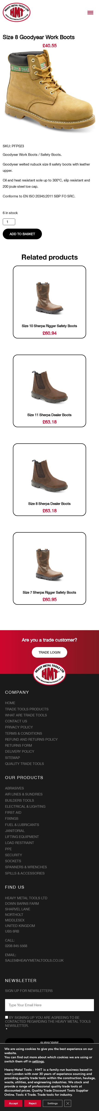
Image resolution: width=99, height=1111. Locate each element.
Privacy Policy (19, 727)
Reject (32, 1103)
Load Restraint (19, 843)
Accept (13, 1103)
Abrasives (14, 788)
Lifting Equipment (22, 837)
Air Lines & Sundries (24, 794)
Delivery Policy (19, 751)
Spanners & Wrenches (26, 867)
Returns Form (18, 745)
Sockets (13, 861)
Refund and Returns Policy (31, 739)
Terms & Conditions (23, 733)
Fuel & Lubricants (22, 825)
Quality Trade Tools (24, 764)
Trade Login (49, 652)
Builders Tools (19, 800)
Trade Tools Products (27, 709)
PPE (8, 849)
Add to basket (22, 234)
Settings (52, 1103)
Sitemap (12, 758)
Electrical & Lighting (25, 806)
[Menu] (90, 12)
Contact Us (16, 721)
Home (10, 703)
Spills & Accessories (25, 873)
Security (13, 855)
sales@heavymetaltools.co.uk (34, 960)
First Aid (13, 812)
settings (38, 1061)
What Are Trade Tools (26, 715)
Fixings (11, 818)
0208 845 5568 (16, 946)
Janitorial (15, 831)
